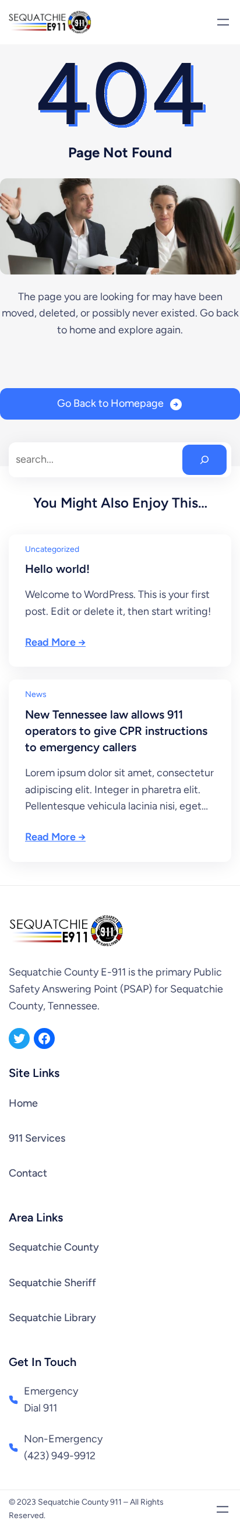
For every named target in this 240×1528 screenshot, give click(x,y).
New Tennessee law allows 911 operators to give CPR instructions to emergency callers (116, 730)
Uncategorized (52, 549)
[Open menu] (223, 22)
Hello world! (57, 569)
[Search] (204, 460)
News (36, 694)
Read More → (55, 642)
